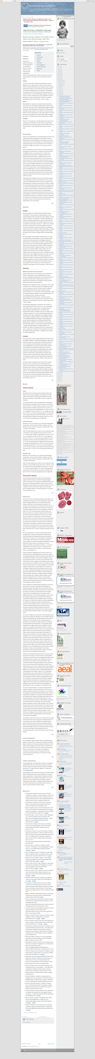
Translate (65, 60)
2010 (59, 378)
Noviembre (60, 826)
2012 (59, 376)
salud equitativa (66, 418)
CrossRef (28, 850)
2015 (59, 372)
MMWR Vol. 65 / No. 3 (62, 181)
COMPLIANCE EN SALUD (68, 776)
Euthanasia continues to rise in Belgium (65, 165)
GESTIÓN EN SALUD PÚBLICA (42, 6)
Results (38, 61)
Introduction (40, 57)
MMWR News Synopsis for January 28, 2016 (66, 180)
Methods (39, 59)
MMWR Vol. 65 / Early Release (64, 355)
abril (59, 90)
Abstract (39, 55)
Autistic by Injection (62, 828)
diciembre (60, 80)
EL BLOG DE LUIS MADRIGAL (64, 801)
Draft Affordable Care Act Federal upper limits (66, 190)
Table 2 (49, 479)
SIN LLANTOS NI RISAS (68, 839)
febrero (60, 93)
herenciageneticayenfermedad (64, 743)
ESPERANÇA (66, 874)
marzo (60, 92)
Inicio (39, 1043)
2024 (59, 69)
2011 (59, 377)
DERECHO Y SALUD (62, 775)
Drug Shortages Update (63, 232)
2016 (59, 79)
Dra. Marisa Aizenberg (62, 367)
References (39, 68)
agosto (60, 85)
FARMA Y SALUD (62, 852)
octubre (60, 83)
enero (60, 94)
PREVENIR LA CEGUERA (63, 816)
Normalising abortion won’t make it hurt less (66, 284)
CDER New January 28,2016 (63, 276)
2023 (59, 70)
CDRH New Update (62, 193)
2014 (59, 373)
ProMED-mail (61, 236)
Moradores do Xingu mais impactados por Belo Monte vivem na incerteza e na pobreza (65, 849)
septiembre (61, 84)
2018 (59, 76)
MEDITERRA (61, 884)
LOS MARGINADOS (62, 761)
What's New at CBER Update (63, 198)
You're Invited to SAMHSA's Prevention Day (66, 348)
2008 (59, 381)
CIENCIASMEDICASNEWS (63, 753)
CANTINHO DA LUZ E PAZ (63, 873)
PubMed (46, 813)
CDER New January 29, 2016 (64, 135)
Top (52, 130)
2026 (59, 66)
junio (60, 88)
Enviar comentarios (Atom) (33, 1046)
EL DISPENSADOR (62, 749)
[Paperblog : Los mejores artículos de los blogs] (60, 531)
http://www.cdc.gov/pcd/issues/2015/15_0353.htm (33, 33)
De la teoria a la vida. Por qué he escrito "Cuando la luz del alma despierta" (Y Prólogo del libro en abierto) (68, 787)
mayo (60, 89)
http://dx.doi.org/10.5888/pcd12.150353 (41, 49)
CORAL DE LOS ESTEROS (64, 869)
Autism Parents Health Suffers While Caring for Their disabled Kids (68, 831)
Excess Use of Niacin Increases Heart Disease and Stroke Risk (68, 810)
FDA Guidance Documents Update (64, 366)
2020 (59, 74)
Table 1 (37, 394)
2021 (59, 73)
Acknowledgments (41, 64)
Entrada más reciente (26, 1043)
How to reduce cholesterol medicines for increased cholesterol (68, 862)
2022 (59, 71)
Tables (38, 70)
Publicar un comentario (26, 1022)
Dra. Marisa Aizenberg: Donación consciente (66, 197)
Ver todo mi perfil (59, 453)
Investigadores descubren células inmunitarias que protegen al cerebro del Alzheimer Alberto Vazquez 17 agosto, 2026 (66, 745)
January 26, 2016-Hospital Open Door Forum (66, 371)
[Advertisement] (32, 1033)
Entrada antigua (51, 1043)
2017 (59, 78)
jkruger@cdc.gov (29, 770)
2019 (59, 75)
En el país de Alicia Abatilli (64, 825)
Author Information (41, 66)
